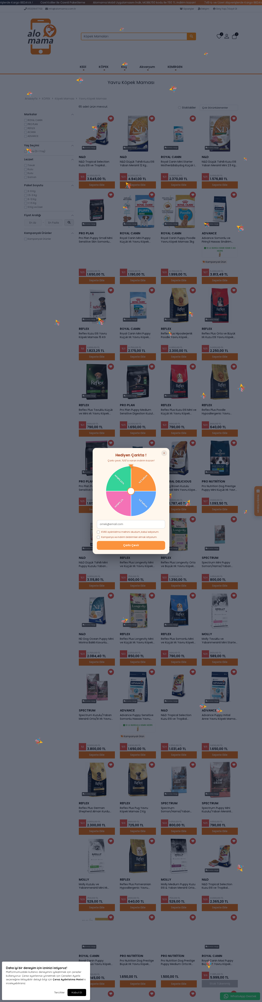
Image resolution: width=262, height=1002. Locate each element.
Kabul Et (77, 992)
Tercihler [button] (59, 992)
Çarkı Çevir (131, 545)
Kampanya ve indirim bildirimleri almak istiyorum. (129, 537)
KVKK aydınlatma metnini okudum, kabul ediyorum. (130, 532)
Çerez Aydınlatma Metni (68, 979)
